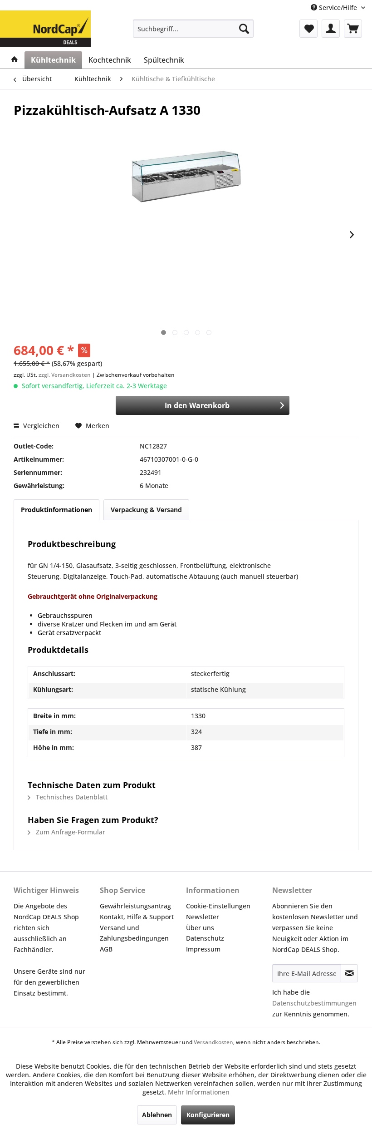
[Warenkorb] (353, 29)
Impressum (203, 949)
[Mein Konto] (331, 29)
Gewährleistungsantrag (135, 906)
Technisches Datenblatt (71, 797)
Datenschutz (205, 938)
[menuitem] (193, 29)
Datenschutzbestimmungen (314, 1003)
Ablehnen (157, 1114)
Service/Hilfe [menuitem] (338, 7)
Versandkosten (213, 1042)
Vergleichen (40, 425)
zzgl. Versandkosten (65, 375)
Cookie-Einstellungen (218, 906)
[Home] (14, 60)
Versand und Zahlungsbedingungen (134, 933)
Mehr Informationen (199, 1092)
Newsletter (202, 916)
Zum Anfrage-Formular (69, 832)
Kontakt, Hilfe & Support (137, 916)
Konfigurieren (208, 1114)
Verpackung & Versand (146, 509)
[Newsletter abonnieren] (349, 973)
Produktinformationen (56, 509)
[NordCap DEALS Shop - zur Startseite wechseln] (45, 21)
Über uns (200, 927)
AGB (106, 949)
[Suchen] (244, 29)
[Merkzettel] (308, 29)
